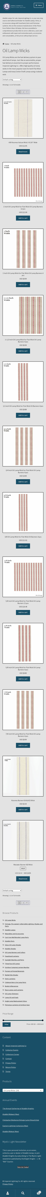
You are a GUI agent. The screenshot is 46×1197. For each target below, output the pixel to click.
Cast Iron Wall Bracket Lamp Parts (17, 937)
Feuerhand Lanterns (12, 956)
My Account (7, 1193)
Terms (7, 1071)
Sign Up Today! (23, 1167)
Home (7, 44)
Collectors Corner (12, 1054)
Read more (23, 151)
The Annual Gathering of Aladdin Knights (18, 1108)
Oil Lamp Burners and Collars (15, 952)
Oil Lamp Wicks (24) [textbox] (22, 1090)
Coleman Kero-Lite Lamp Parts (15, 982)
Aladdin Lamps (10, 930)
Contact (8, 1058)
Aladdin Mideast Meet (11, 1131)
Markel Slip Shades (11, 975)
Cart (35, 1191)
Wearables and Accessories (14, 934)
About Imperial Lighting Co (15, 1046)
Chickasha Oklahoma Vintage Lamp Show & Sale (21, 1120)
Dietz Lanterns (10, 979)
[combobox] (23, 1090)
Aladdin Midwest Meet (11, 1114)
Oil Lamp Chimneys (11, 994)
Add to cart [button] (23, 218)
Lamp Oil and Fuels (11, 997)
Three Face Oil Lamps (12, 964)
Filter (6, 1024)
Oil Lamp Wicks (10, 920)
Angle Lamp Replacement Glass (16, 1001)
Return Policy (10, 1067)
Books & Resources (11, 986)
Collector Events (11, 1050)
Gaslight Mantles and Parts (14, 960)
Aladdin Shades (10, 949)
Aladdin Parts (9, 941)
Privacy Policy (10, 1063)
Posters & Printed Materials (14, 971)
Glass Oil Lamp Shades (13, 945)
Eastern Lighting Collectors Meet (15, 1126)
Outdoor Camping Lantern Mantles (17, 967)
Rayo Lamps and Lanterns (14, 990)
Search (23, 1193)
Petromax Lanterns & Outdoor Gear (17, 1005)
